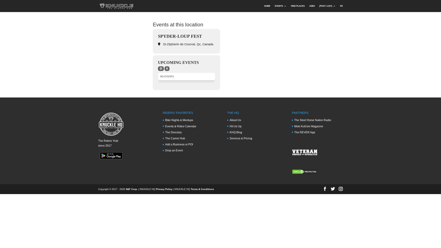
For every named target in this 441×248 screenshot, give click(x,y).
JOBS (312, 6)
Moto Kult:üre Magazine (308, 126)
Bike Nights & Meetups (179, 120)
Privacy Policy (164, 189)
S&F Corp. (132, 189)
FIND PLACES (298, 6)
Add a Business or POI (179, 144)
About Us (235, 120)
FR (341, 6)
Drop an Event (174, 150)
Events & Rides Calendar (180, 126)
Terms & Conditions (202, 189)
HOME (267, 6)
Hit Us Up (236, 126)
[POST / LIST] (325, 6)
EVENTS (279, 6)
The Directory (173, 132)
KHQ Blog (236, 132)
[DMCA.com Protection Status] (305, 173)
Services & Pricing (241, 138)
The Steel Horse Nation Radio (312, 120)
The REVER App (304, 132)
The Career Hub (175, 138)
